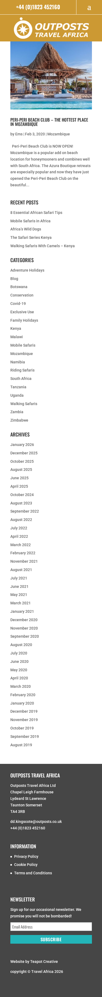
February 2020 (22, 695)
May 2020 (18, 670)
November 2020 (24, 628)
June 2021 (19, 586)
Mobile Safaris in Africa (30, 221)
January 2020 (22, 703)
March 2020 (20, 686)
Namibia (17, 362)
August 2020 (21, 645)
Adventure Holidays (27, 270)
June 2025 (19, 478)
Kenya (15, 328)
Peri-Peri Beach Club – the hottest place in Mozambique (49, 121)
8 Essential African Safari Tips (36, 212)
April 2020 (19, 678)
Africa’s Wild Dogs (25, 229)
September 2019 (24, 736)
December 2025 (24, 453)
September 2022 (24, 511)
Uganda (17, 395)
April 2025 (19, 486)
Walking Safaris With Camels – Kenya (42, 246)
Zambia (16, 412)
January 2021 (22, 611)
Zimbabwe (19, 420)
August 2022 (21, 519)
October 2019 (22, 728)
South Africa (21, 378)
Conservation (21, 295)
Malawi (16, 337)
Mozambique (58, 134)
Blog (14, 278)
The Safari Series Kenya (31, 237)
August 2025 (21, 469)
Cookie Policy (26, 864)
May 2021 (18, 594)
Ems (19, 134)
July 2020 (18, 653)
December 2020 (24, 620)
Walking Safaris (23, 404)
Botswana (18, 287)
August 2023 (21, 503)
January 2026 (22, 444)
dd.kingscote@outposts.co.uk (36, 821)
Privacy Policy (26, 856)
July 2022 (18, 528)
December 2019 (24, 711)
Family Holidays (24, 320)
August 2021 (21, 570)
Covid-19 (18, 303)
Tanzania (18, 387)
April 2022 (19, 536)
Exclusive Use (22, 312)
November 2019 (24, 720)
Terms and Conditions (33, 873)
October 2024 (22, 495)
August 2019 (21, 745)
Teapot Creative (44, 961)
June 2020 (19, 661)
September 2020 (24, 636)
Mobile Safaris (22, 345)
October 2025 (22, 461)
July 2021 (18, 578)
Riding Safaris (22, 370)
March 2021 (20, 603)
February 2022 (22, 553)
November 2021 (24, 561)
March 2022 (20, 545)
